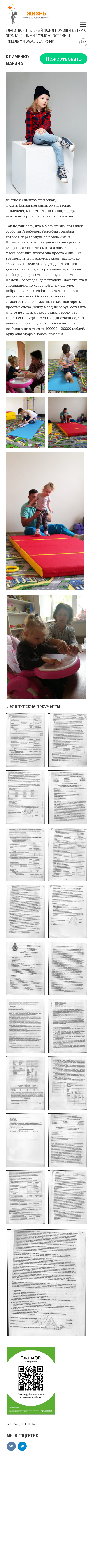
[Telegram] (22, 1446)
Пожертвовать (63, 58)
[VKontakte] (11, 1446)
